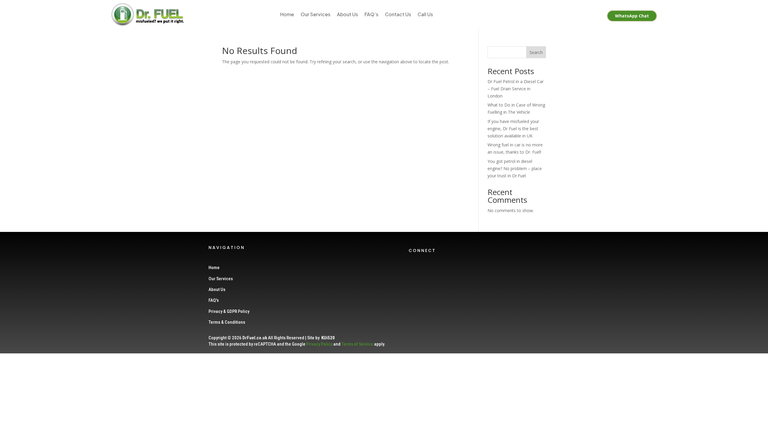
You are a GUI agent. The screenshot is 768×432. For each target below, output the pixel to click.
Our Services (315, 14)
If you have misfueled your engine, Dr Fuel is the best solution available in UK (513, 128)
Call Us (425, 14)
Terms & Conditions (226, 322)
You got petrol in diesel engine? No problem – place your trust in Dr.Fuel (515, 168)
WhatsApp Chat (632, 16)
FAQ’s (371, 14)
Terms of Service (357, 344)
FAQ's (213, 300)
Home (287, 14)
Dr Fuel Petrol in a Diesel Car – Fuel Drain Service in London (516, 89)
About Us (347, 14)
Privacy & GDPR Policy (228, 311)
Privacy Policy (319, 344)
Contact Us (398, 14)
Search (536, 52)
